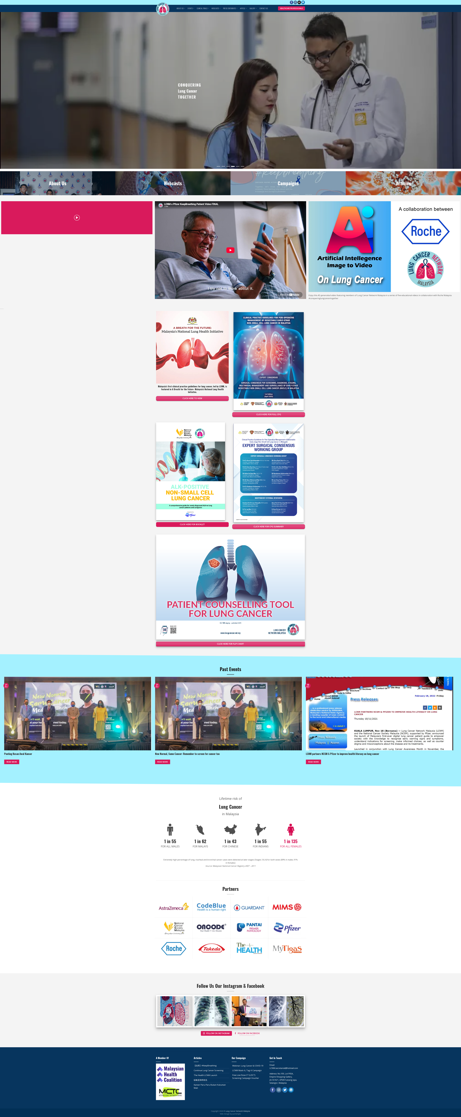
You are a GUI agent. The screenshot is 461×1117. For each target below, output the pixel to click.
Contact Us (263, 8)
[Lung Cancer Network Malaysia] (164, 9)
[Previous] (12, 90)
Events (190, 8)
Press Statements (229, 8)
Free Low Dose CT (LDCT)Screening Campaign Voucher (245, 1077)
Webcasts (215, 8)
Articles (403, 183)
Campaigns (288, 183)
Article (242, 8)
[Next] (449, 90)
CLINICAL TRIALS (202, 8)
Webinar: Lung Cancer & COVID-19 (247, 1065)
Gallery (252, 8)
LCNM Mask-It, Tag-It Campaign (247, 1070)
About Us (180, 8)
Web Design (225, 1114)
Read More (11, 762)
